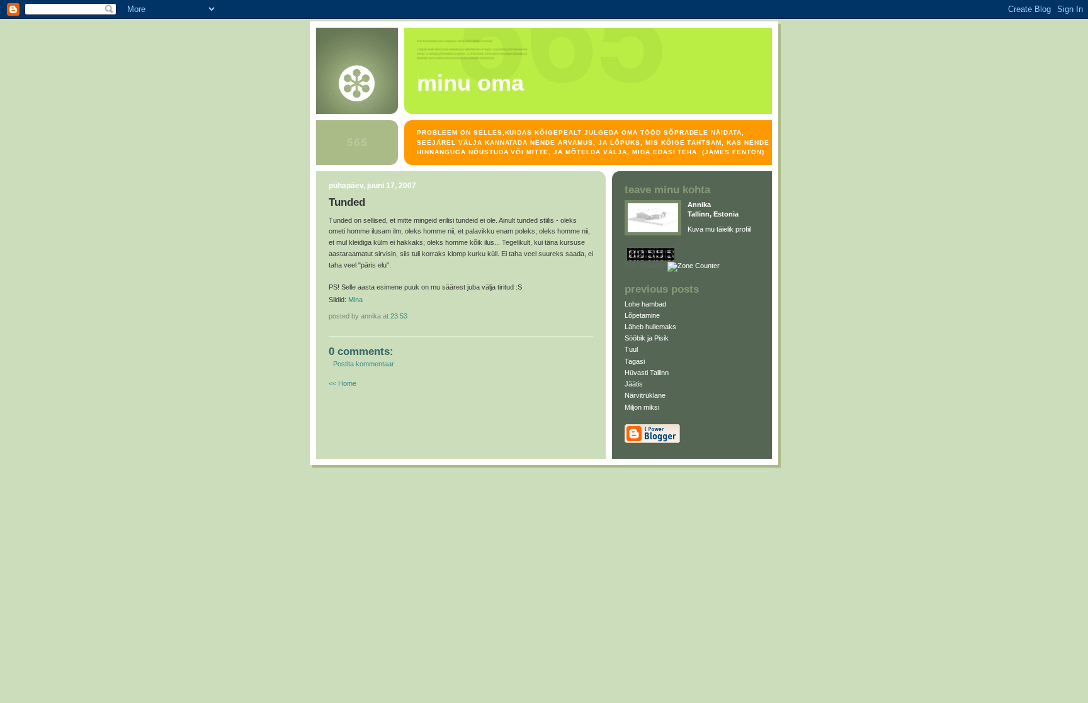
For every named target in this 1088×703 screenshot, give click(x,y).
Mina (355, 299)
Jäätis (634, 384)
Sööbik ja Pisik (647, 338)
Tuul (631, 349)
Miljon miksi (642, 407)
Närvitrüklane (645, 395)
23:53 (398, 316)
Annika (699, 204)
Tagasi (635, 361)
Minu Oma (470, 83)
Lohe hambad (645, 304)
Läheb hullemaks (650, 326)
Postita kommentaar (363, 364)
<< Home (342, 383)
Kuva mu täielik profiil (719, 229)
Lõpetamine (642, 315)
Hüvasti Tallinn (647, 372)
